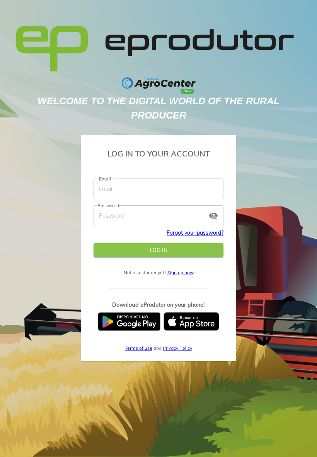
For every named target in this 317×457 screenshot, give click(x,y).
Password (108, 205)
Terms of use (138, 348)
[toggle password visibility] (213, 215)
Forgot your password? (195, 232)
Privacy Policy (177, 348)
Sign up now (180, 272)
